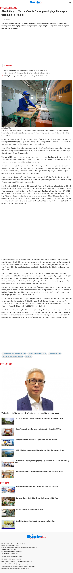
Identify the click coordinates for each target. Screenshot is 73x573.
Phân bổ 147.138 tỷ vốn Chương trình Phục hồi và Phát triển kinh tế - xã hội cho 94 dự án (27, 73)
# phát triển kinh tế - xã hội (55, 353)
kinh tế (61, 133)
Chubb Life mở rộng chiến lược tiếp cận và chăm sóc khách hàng (35, 521)
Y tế (30, 273)
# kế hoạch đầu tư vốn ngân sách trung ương (13, 356)
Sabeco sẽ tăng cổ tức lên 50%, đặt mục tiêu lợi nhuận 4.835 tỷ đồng (37, 498)
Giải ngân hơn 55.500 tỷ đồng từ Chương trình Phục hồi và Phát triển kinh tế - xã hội (25, 70)
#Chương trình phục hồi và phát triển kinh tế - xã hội (14, 353)
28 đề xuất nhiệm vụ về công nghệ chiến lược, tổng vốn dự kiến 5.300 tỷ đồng (39, 471)
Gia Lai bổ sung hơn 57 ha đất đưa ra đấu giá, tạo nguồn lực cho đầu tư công (39, 418)
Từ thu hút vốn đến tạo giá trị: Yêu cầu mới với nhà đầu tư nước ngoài (30, 413)
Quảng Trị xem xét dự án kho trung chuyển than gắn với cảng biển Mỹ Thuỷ (38, 429)
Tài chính (47, 299)
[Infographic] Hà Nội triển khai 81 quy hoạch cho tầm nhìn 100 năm (36, 439)
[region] (37, 47)
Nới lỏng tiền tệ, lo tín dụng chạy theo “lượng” (30, 509)
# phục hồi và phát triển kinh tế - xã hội (37, 353)
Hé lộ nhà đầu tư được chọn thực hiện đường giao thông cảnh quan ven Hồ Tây (40, 450)
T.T (2, 19)
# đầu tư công (28, 356)
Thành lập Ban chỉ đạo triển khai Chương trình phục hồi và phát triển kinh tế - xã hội (25, 76)
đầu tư (8, 133)
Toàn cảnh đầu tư (9, 8)
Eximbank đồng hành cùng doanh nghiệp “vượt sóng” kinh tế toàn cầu (37, 486)
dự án (33, 151)
